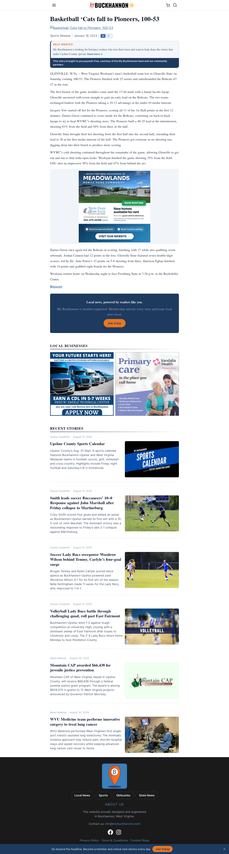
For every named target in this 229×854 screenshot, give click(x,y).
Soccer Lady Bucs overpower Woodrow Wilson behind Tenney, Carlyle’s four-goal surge (85, 559)
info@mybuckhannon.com (122, 824)
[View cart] (168, 5)
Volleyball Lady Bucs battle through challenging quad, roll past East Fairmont (85, 613)
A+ (109, 35)
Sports (103, 795)
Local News (82, 795)
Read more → (95, 54)
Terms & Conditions (114, 840)
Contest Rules (139, 840)
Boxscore (56, 286)
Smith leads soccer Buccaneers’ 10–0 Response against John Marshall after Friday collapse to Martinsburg (82, 503)
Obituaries (123, 795)
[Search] (175, 5)
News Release (58, 658)
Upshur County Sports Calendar (77, 444)
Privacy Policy (89, 840)
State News (147, 795)
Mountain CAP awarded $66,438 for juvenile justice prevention (80, 667)
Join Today (162, 849)
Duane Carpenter (60, 436)
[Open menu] (54, 5)
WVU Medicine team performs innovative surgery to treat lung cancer (85, 721)
